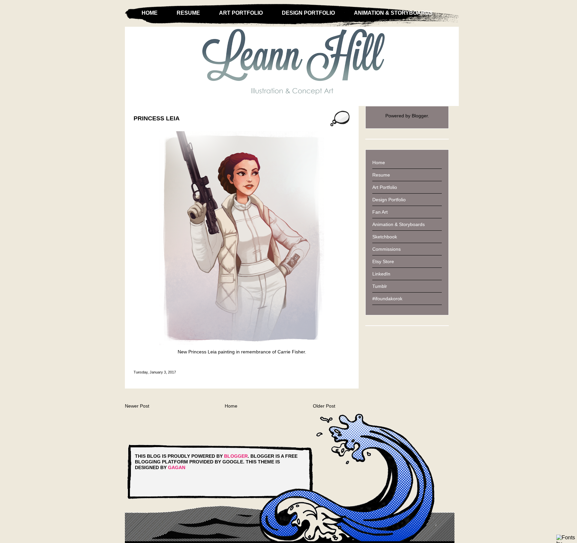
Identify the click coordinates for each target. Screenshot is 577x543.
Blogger (420, 115)
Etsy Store (383, 261)
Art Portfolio (241, 13)
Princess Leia (157, 118)
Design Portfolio (308, 13)
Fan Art (380, 212)
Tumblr (379, 286)
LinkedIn (381, 274)
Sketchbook (384, 236)
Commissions (386, 249)
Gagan (176, 467)
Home (150, 13)
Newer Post (137, 406)
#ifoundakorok (387, 298)
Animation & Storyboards (393, 13)
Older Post (324, 406)
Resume (188, 13)
